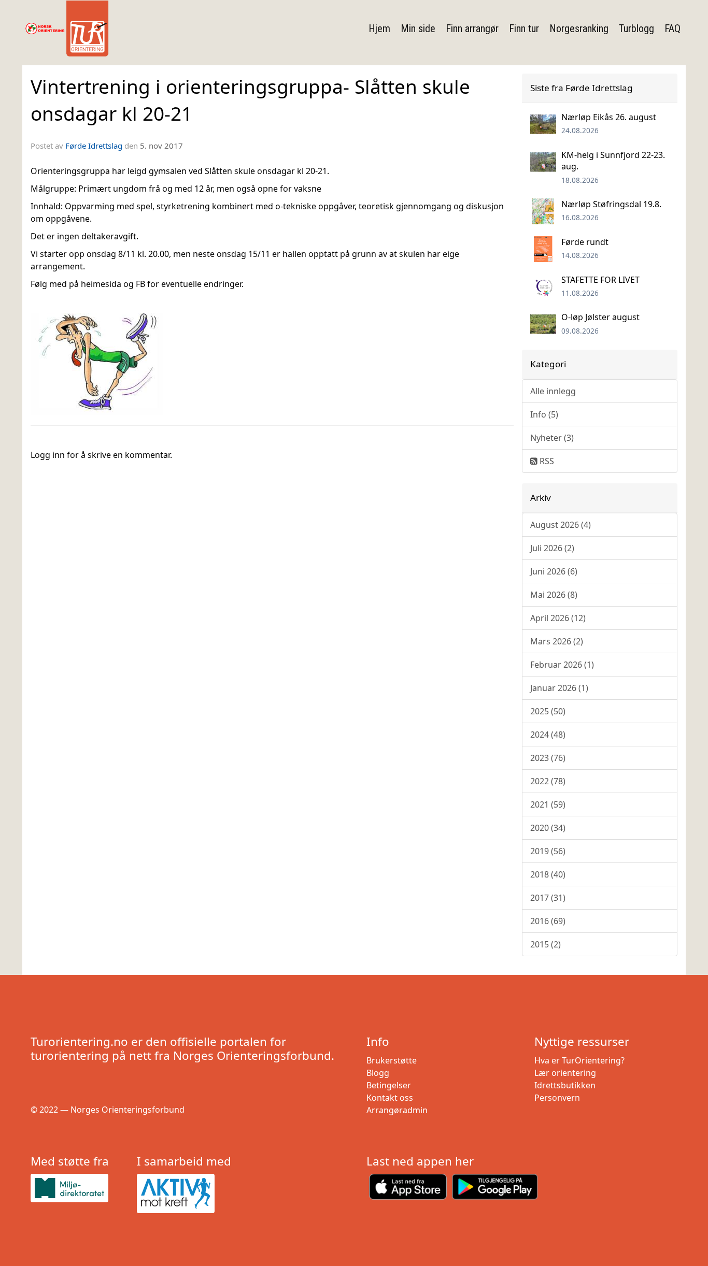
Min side (418, 28)
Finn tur (524, 28)
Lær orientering (565, 1072)
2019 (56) (547, 851)
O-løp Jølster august (600, 317)
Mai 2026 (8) (553, 594)
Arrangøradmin (397, 1110)
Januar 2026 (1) (559, 688)
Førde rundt (584, 242)
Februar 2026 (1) (562, 664)
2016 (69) (547, 921)
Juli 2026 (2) (552, 548)
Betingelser (388, 1085)
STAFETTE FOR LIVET (600, 279)
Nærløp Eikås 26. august (608, 117)
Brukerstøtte (391, 1060)
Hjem (379, 28)
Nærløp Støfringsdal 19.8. (611, 204)
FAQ (672, 28)
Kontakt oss (389, 1097)
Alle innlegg (553, 391)
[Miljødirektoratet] (80, 1188)
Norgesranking (578, 28)
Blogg (377, 1072)
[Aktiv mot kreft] (186, 1193)
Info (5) (544, 414)
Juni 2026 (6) (553, 571)
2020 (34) (547, 827)
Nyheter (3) (552, 437)
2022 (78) (547, 781)
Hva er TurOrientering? (579, 1060)
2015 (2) (545, 944)
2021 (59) (547, 804)
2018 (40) (547, 874)
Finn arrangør (472, 28)
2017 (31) (547, 897)
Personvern (557, 1097)
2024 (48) (547, 734)
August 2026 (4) (560, 524)
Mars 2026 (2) (556, 641)
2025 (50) (547, 711)
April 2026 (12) (558, 618)
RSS (545, 461)
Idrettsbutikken (565, 1085)
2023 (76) (547, 758)
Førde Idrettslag (93, 145)
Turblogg (636, 28)
